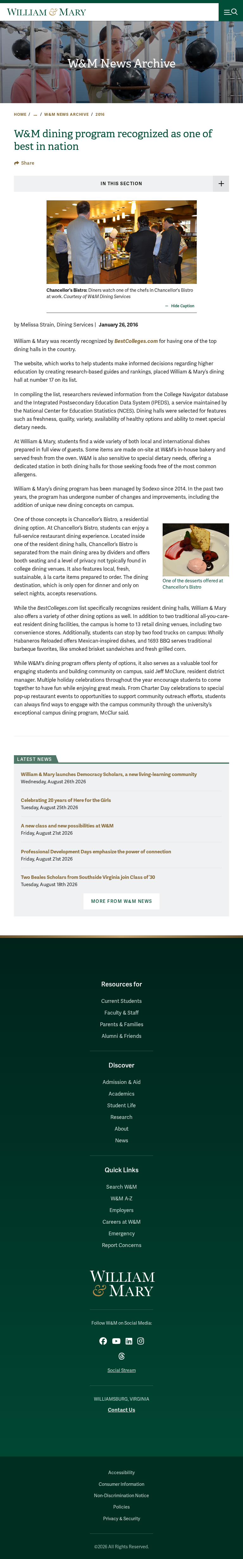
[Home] (46, 12)
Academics (121, 1094)
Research (121, 1117)
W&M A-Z (122, 1199)
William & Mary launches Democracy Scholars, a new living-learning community (109, 774)
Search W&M (121, 1187)
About (121, 1129)
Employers (121, 1210)
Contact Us (121, 1410)
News (121, 1141)
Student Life (121, 1106)
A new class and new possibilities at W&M (67, 826)
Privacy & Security (121, 1518)
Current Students (121, 1001)
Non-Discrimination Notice (121, 1495)
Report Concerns (121, 1245)
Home (20, 114)
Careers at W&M (122, 1222)
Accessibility (121, 1472)
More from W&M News (121, 901)
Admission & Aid (121, 1082)
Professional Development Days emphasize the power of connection (96, 852)
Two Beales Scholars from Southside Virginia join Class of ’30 (88, 877)
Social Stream (122, 1370)
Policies (121, 1507)
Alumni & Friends (121, 1036)
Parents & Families (121, 1024)
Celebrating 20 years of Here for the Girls (66, 800)
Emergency (122, 1234)
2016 (100, 114)
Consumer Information (121, 1484)
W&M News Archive (121, 63)
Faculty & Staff (121, 1013)
